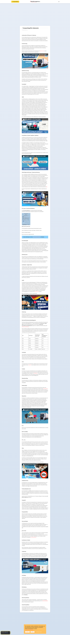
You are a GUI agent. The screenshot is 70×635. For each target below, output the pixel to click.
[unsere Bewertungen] (5, 632)
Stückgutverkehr (45, 388)
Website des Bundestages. (25, 326)
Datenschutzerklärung (29, 629)
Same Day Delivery (45, 600)
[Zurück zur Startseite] (35, 1)
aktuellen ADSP (37, 291)
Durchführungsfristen (33, 537)
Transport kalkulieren (15, 1)
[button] (58, 1)
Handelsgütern (35, 373)
